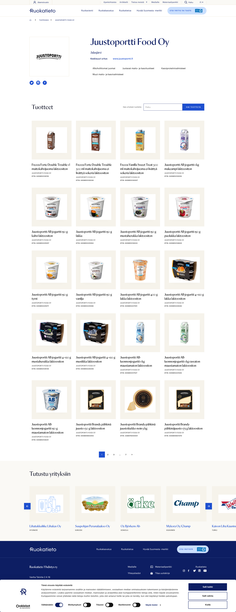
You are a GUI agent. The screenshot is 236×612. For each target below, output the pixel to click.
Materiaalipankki (170, 2)
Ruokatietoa (125, 10)
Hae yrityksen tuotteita (132, 107)
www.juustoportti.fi (123, 58)
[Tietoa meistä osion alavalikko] (146, 2)
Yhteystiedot (134, 573)
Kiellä (207, 605)
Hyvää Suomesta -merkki (149, 10)
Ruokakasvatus (106, 10)
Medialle (155, 2)
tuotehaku (44, 20)
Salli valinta (207, 596)
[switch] (87, 605)
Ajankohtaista (110, 2)
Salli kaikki (208, 587)
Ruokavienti (87, 10)
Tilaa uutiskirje (162, 573)
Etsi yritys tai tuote (181, 10)
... (120, 454)
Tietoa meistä (137, 2)
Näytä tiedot (151, 605)
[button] (208, 506)
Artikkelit (124, 2)
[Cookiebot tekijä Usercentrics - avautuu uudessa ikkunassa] (23, 607)
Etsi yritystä (186, 549)
